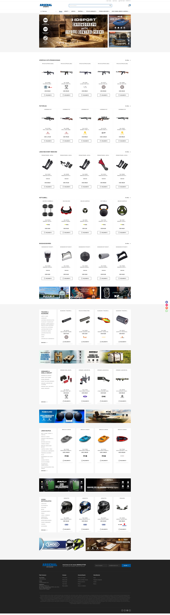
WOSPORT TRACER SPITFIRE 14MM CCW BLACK (108, 331)
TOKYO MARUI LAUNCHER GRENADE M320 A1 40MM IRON (92, 391)
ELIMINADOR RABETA (45, 511)
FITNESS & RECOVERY (104, 11)
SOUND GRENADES (45, 379)
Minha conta (64, 579)
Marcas (115, 0)
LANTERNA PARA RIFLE (46, 332)
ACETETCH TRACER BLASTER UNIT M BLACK (126, 331)
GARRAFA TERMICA (45, 443)
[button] (48, 11)
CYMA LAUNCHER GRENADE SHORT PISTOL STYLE (109, 391)
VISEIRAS (43, 524)
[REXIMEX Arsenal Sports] (85, 132)
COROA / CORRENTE (45, 515)
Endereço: (41, 584)
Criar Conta (64, 583)
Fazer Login (122, 0)
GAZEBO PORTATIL (45, 460)
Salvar (125, 565)
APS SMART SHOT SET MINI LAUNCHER (69, 391)
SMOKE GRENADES (45, 388)
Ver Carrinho (64, 577)
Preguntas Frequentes (97, 579)
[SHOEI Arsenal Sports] (66, 524)
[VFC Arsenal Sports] (122, 396)
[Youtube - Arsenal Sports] (166, 308)
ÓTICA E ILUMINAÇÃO (91, 11)
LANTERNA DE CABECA (46, 330)
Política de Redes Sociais (83, 579)
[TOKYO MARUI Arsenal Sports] (85, 396)
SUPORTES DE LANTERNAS (47, 327)
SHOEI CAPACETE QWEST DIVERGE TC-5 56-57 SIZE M (110, 519)
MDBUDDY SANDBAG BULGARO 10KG (69, 221)
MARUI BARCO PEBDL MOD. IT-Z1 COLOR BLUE (89, 450)
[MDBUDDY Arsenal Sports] (48, 224)
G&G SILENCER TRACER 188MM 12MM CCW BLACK (71, 331)
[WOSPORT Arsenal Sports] (104, 337)
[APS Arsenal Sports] (66, 87)
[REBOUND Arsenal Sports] (48, 178)
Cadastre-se (128, 0)
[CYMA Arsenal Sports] (104, 396)
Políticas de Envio (81, 581)
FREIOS (42, 513)
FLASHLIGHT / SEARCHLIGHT (47, 321)
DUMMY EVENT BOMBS (46, 377)
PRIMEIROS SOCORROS (46, 452)
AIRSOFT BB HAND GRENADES (47, 381)
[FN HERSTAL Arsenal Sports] (46, 87)
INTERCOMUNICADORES (46, 520)
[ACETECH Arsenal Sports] (122, 337)
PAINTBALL (80, 11)
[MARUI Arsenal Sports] (66, 455)
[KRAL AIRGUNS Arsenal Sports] (48, 133)
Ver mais (127, 60)
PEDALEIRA (43, 507)
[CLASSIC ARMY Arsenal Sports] (85, 87)
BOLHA (42, 509)
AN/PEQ (42, 334)
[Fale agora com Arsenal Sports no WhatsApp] (166, 310)
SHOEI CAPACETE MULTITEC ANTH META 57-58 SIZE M (72, 519)
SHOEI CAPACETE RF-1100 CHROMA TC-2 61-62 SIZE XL (91, 519)
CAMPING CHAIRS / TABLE (46, 449)
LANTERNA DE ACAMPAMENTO (47, 338)
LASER (42, 336)
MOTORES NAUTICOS (45, 441)
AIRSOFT (66, 11)
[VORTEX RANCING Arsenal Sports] (120, 524)
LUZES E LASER (44, 316)
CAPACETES (43, 503)
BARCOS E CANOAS (45, 436)
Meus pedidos (65, 585)
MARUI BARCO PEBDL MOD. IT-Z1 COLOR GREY (71, 450)
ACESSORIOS (44, 526)
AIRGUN (73, 11)
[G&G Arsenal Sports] (104, 87)
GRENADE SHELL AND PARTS (47, 386)
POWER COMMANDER (45, 522)
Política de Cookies (81, 577)
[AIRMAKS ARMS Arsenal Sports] (104, 133)
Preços (79, 583)
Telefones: (42, 577)
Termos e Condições (82, 585)
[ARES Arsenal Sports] (50, 87)
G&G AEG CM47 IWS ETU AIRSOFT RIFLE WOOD (127, 83)
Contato (109, 0)
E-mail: (40, 581)
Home (94, 577)
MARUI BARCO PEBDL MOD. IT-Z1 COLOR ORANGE (109, 450)
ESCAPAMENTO (44, 505)
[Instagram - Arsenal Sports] (166, 305)
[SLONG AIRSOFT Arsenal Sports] (85, 337)
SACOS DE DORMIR (45, 461)
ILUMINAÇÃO (44, 318)
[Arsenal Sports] (45, 5)
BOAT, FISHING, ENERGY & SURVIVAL (120, 11)
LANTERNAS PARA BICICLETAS (47, 320)
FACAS (42, 454)
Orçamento (49, 95)
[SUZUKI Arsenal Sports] (124, 524)
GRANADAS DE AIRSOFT (46, 375)
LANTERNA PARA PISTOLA (46, 329)
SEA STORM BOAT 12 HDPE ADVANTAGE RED (126, 450)
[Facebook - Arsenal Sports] (166, 302)
